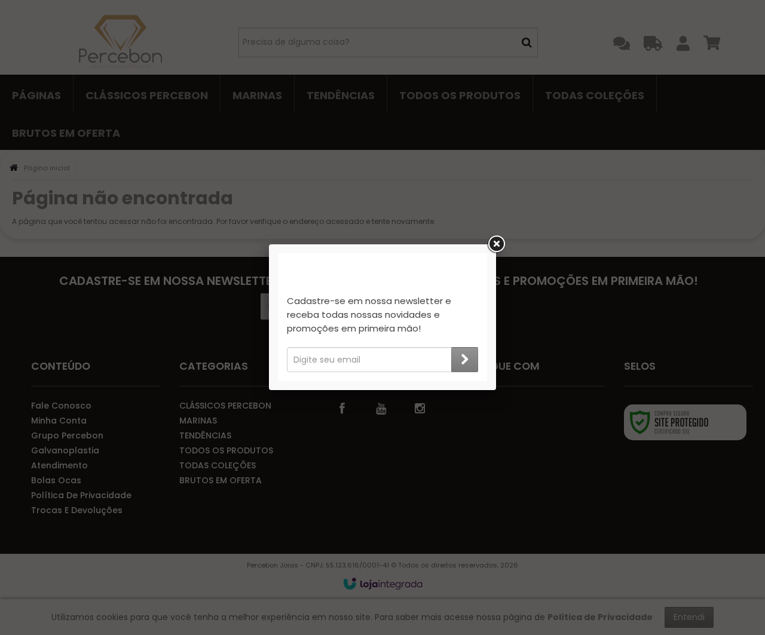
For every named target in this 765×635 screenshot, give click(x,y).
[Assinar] (464, 359)
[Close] (496, 244)
